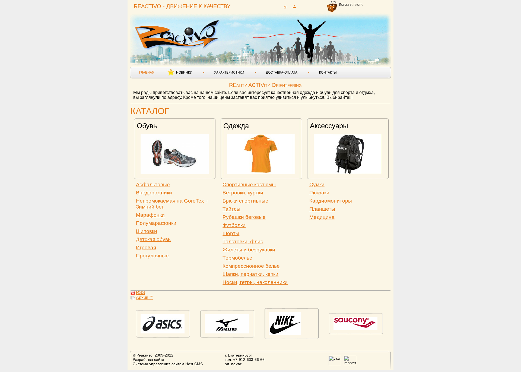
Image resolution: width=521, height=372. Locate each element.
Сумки (317, 184)
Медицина (322, 217)
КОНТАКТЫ (328, 72)
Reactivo (178, 34)
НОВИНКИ (184, 72)
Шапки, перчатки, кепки (250, 274)
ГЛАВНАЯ (146, 72)
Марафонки (150, 215)
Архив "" (144, 297)
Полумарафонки (156, 223)
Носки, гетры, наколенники (255, 282)
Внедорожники (154, 193)
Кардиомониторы (330, 201)
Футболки (234, 225)
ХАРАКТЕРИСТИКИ (229, 72)
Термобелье (237, 258)
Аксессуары (329, 126)
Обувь (147, 126)
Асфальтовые (153, 184)
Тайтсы (231, 209)
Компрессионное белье (251, 266)
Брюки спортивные (245, 201)
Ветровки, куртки (243, 193)
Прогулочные (152, 255)
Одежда (236, 126)
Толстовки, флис (243, 241)
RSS (140, 292)
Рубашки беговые (244, 217)
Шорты (231, 233)
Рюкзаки (319, 193)
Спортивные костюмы (249, 184)
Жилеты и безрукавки (249, 250)
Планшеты (322, 209)
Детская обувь (153, 239)
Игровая (146, 247)
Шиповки (146, 231)
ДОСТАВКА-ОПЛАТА (281, 72)
